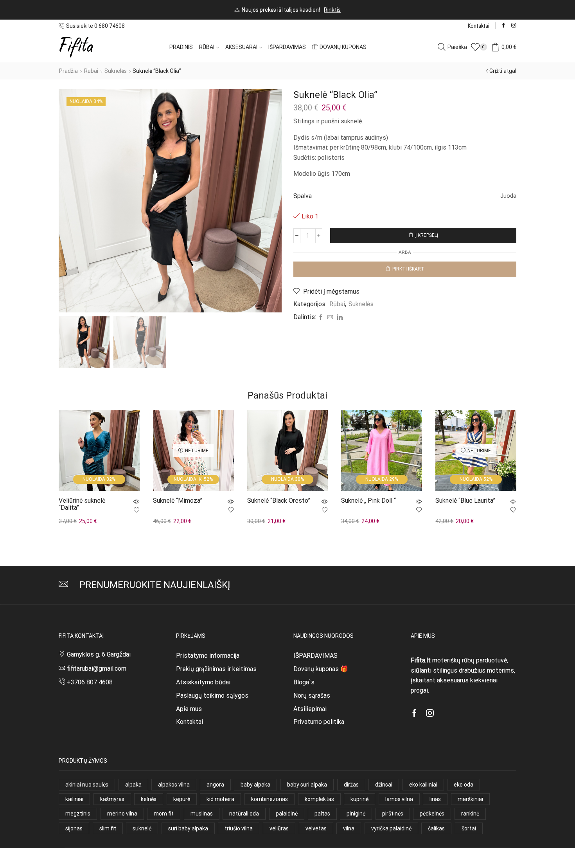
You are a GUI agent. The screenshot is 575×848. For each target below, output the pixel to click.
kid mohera (220, 799)
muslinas (201, 813)
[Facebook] (503, 26)
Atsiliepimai (310, 709)
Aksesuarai (241, 47)
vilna (348, 828)
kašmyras (112, 799)
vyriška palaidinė (391, 828)
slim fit (107, 828)
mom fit (164, 813)
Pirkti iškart (408, 269)
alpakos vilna (174, 784)
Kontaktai (478, 26)
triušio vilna (239, 828)
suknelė (142, 828)
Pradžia (68, 71)
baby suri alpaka (307, 784)
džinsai (383, 784)
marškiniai (470, 799)
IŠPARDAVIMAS (315, 655)
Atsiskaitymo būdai (203, 682)
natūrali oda (244, 813)
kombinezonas (269, 799)
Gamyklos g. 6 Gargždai (99, 654)
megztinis (77, 813)
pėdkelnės (432, 813)
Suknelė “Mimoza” (177, 500)
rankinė (470, 813)
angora (215, 784)
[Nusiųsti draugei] (330, 317)
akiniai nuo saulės (86, 784)
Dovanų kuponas (343, 47)
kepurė (181, 799)
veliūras (279, 828)
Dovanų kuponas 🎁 (320, 669)
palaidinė (287, 813)
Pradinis (181, 47)
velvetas (316, 828)
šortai (469, 828)
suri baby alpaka (188, 828)
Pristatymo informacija (207, 655)
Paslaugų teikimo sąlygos (212, 695)
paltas (322, 813)
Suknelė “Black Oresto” (278, 500)
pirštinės (392, 813)
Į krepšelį (426, 235)
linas (435, 799)
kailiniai (74, 799)
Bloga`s (303, 682)
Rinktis (332, 10)
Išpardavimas (287, 47)
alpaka (133, 784)
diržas (351, 784)
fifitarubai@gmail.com (96, 668)
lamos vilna (399, 799)
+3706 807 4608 (90, 682)
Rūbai (206, 47)
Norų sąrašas (311, 695)
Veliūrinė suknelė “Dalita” (82, 504)
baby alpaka (255, 784)
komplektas (319, 799)
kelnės (148, 799)
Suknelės (115, 71)
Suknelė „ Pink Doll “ (368, 500)
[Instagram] (513, 26)
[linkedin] (339, 317)
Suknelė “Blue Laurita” (465, 500)
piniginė (356, 813)
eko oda (463, 784)
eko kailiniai (423, 784)
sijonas (74, 828)
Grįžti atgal (502, 71)
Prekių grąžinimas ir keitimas (216, 669)
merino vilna (122, 813)
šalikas (436, 828)
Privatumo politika (318, 721)
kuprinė (359, 799)
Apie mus (189, 709)
